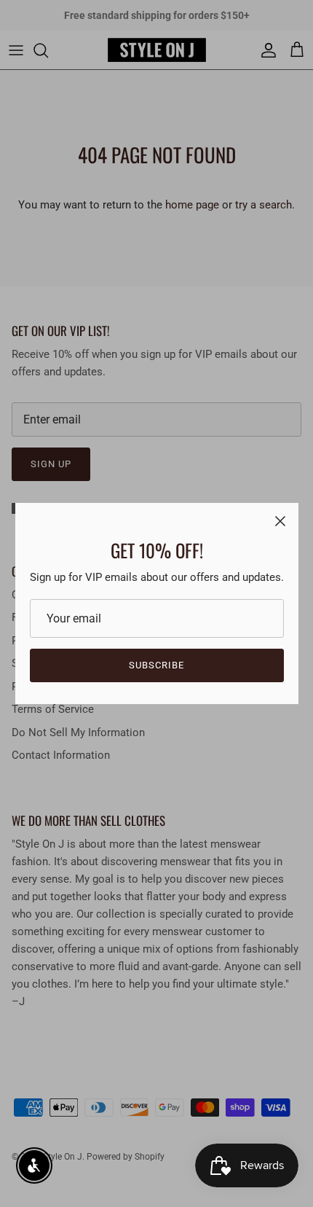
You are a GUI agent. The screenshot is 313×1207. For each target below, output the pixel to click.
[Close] (280, 521)
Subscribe (156, 665)
